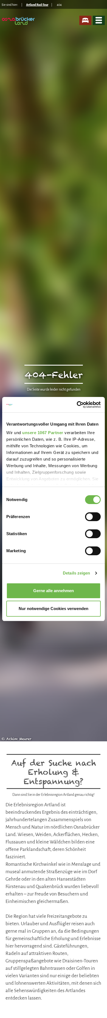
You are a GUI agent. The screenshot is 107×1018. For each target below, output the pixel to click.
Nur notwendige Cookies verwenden (53, 608)
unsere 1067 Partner (42, 432)
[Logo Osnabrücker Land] (19, 21)
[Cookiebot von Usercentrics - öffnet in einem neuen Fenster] (77, 404)
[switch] (93, 516)
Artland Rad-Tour (37, 4)
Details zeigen (76, 573)
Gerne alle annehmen (53, 590)
